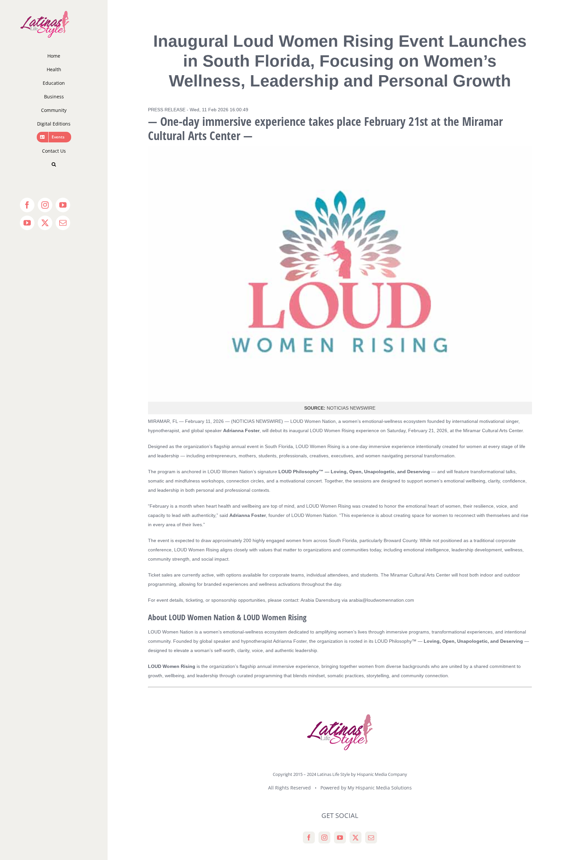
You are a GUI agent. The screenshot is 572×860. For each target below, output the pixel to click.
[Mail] (371, 837)
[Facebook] (309, 837)
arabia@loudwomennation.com (381, 600)
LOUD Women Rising (319, 446)
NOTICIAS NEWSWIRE (257, 421)
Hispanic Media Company (382, 774)
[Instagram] (324, 837)
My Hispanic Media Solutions (380, 787)
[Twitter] (355, 837)
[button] (54, 164)
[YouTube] (340, 837)
